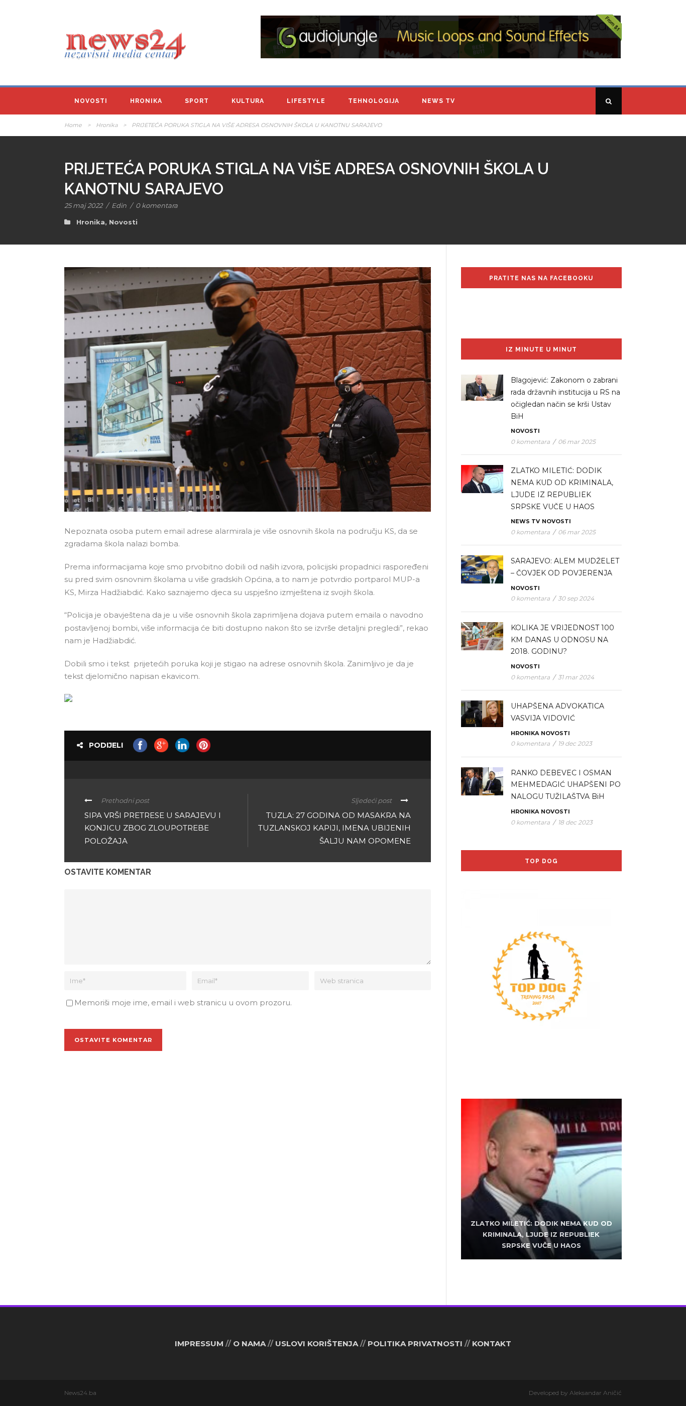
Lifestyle (306, 100)
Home (73, 125)
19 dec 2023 (575, 743)
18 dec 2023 (575, 822)
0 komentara (157, 205)
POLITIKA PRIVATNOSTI (415, 1343)
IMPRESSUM (199, 1343)
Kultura (248, 100)
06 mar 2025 (577, 441)
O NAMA (249, 1343)
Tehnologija (373, 100)
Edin (119, 205)
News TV (438, 100)
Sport (197, 100)
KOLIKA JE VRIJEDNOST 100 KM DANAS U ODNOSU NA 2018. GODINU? (562, 639)
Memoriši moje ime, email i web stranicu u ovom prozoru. (183, 1002)
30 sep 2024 (576, 598)
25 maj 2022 (83, 205)
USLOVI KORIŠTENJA (316, 1343)
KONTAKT (491, 1343)
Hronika (146, 100)
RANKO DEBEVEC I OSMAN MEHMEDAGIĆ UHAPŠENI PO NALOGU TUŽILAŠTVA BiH (566, 784)
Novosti (90, 100)
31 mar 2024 (576, 677)
